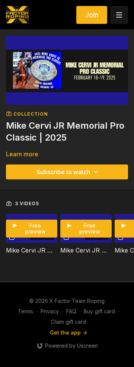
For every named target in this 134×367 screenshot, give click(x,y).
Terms (25, 311)
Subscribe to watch (63, 172)
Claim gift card (68, 322)
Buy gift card (99, 311)
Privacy (50, 311)
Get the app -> (68, 332)
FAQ (71, 311)
